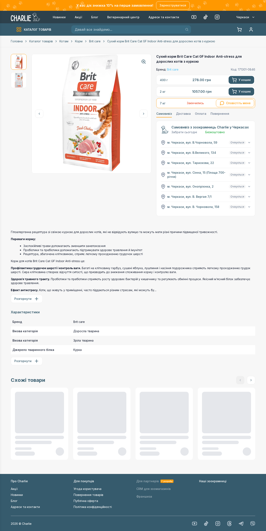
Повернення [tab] (220, 113)
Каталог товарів (41, 41)
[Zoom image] (143, 61)
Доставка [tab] (183, 113)
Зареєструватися (173, 5)
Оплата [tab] (200, 113)
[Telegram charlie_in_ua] (241, 523)
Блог (14, 501)
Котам (63, 41)
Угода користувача (87, 489)
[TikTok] (205, 17)
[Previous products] (39, 114)
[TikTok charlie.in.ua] (206, 523)
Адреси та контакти (25, 507)
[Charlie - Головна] (26, 17)
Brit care (95, 41)
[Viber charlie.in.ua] (252, 523)
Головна (17, 41)
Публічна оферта (86, 501)
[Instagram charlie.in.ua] (217, 523)
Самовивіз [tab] (164, 113)
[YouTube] (193, 17)
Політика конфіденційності (93, 507)
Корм (79, 41)
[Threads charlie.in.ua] (229, 523)
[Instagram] (217, 17)
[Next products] (143, 114)
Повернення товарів (88, 495)
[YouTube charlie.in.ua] (194, 523)
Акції (14, 489)
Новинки (17, 495)
